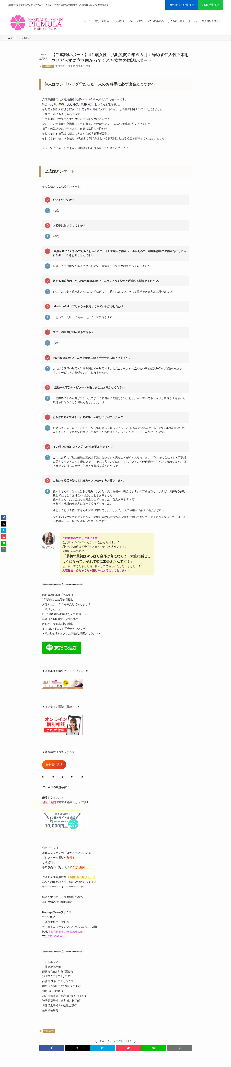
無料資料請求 (54, 764)
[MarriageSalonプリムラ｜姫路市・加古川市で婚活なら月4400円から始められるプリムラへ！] (37, 22)
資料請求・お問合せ (181, 4)
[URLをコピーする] (179, 1048)
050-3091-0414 (57, 936)
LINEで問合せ (210, 4)
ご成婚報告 (48, 66)
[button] (51, 1048)
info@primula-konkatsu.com (65, 931)
